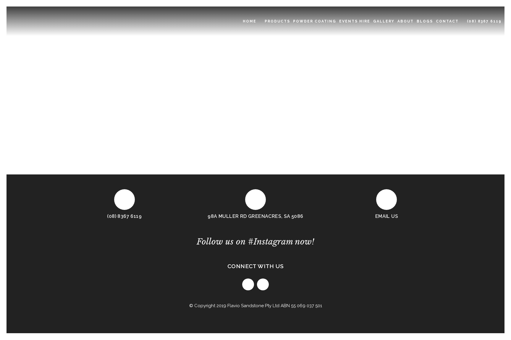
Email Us (386, 216)
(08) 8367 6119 (124, 216)
